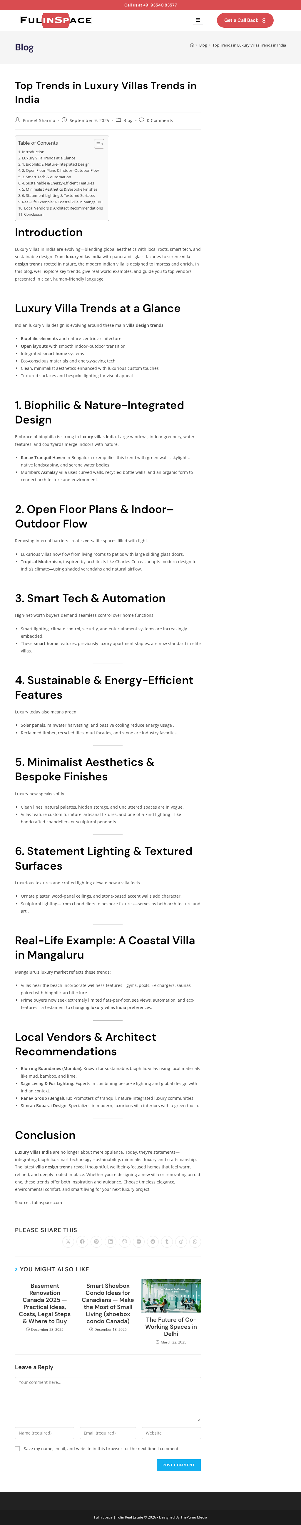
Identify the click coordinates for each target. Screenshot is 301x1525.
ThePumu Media (193, 1517)
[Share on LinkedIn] (110, 1242)
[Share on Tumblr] (167, 1242)
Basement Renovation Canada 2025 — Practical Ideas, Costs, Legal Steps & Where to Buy (45, 1303)
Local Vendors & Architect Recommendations (63, 208)
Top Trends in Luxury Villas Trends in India (249, 45)
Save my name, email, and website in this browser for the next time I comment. (102, 1448)
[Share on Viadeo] (181, 1242)
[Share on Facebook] (82, 1242)
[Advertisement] (252, 167)
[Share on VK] (139, 1242)
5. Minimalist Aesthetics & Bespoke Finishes (59, 189)
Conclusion (34, 214)
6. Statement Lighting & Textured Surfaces (58, 195)
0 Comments (160, 120)
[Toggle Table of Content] (96, 144)
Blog (128, 120)
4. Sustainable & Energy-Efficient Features (58, 183)
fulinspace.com (47, 1202)
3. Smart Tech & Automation (46, 176)
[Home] (192, 45)
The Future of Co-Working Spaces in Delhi (171, 1326)
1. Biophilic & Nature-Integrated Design (56, 164)
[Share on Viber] (125, 1242)
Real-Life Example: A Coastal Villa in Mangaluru (62, 202)
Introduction (33, 151)
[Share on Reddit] (153, 1242)
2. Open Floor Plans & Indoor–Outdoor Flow (60, 170)
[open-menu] (198, 20)
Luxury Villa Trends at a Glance (48, 158)
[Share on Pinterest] (96, 1242)
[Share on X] (68, 1242)
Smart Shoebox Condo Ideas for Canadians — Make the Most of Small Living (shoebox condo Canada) (108, 1303)
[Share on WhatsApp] (195, 1242)
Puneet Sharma (39, 120)
